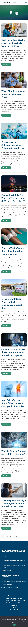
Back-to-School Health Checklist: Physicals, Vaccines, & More (13, 43)
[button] (26, 2)
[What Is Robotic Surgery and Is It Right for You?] (14, 440)
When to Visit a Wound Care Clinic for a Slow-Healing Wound (12, 251)
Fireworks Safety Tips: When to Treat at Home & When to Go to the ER (13, 198)
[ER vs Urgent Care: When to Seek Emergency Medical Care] (14, 287)
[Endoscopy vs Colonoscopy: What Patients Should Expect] (14, 131)
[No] (26, 621)
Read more (6, 64)
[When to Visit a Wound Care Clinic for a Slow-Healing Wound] (14, 236)
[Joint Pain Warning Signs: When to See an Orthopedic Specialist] (14, 389)
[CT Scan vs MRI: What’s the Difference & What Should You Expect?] (14, 339)
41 (16, 536)
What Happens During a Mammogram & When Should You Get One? (13, 503)
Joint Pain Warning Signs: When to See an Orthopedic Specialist (12, 403)
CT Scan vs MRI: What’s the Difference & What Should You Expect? (13, 352)
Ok (14, 624)
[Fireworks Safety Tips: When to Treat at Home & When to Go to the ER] (14, 183)
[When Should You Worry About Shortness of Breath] (14, 80)
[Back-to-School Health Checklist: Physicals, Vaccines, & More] (14, 30)
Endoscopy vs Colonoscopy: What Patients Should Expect (13, 145)
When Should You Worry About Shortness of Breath (13, 94)
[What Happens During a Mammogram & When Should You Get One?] (14, 490)
